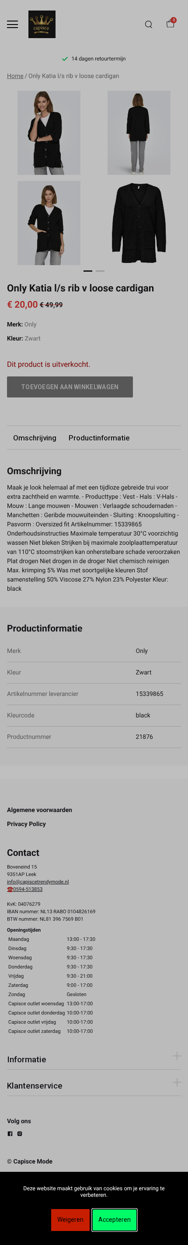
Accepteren (114, 1219)
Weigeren (70, 1219)
